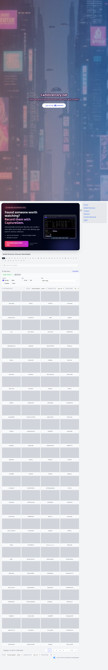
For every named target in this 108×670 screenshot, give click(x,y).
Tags (42, 278)
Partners (87, 214)
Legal (85, 220)
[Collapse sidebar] (81, 210)
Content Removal (90, 217)
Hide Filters (7, 271)
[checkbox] (5, 280)
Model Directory (89, 208)
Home (86, 205)
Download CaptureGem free (15, 244)
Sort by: (28, 288)
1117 (71, 650)
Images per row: (52, 288)
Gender (4, 278)
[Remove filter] (11, 274)
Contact (86, 211)
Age (23, 278)
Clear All (18, 274)
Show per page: (69, 288)
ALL (3, 258)
